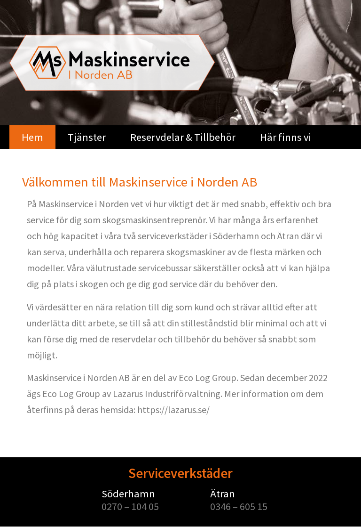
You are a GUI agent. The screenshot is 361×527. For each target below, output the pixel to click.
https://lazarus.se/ (173, 409)
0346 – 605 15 (238, 506)
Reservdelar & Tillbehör (182, 137)
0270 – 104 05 (130, 506)
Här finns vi (285, 137)
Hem (32, 137)
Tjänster (87, 137)
